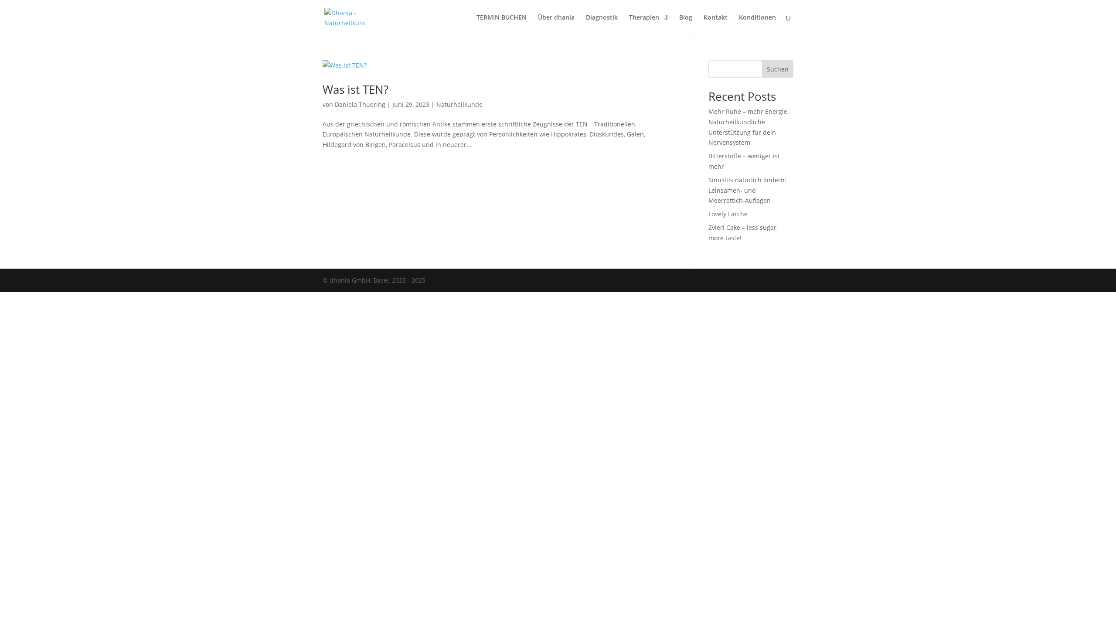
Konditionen (757, 17)
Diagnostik (602, 17)
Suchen (778, 69)
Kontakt (716, 17)
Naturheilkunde (459, 104)
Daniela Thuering (360, 104)
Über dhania (556, 17)
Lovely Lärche (728, 214)
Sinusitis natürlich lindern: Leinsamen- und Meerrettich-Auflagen (747, 190)
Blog (685, 17)
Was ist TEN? (355, 89)
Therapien (644, 17)
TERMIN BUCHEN (501, 17)
